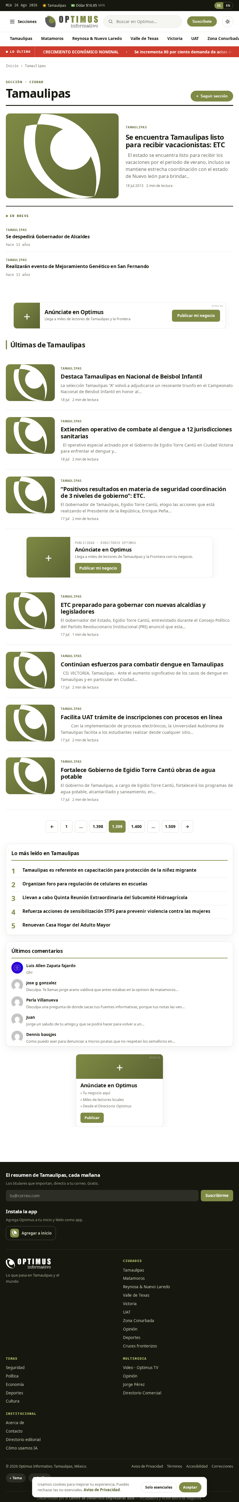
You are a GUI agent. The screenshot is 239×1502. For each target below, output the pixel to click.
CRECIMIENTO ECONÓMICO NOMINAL (57, 52)
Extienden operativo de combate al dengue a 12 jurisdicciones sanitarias (146, 432)
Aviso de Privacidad (147, 1466)
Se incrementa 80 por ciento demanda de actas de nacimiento (172, 52)
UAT (195, 38)
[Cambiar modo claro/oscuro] (227, 21)
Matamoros (52, 38)
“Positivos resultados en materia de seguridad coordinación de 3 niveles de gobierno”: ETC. (143, 492)
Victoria (174, 38)
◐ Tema (16, 1477)
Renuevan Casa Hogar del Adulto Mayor (66, 925)
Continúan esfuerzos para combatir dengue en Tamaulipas (142, 664)
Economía (15, 1384)
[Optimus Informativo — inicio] (71, 21)
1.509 (170, 826)
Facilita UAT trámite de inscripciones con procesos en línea (141, 717)
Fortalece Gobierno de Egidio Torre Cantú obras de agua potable (138, 773)
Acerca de (15, 1422)
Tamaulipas (21, 38)
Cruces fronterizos (140, 1346)
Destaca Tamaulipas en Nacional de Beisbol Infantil (131, 376)
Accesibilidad (197, 1466)
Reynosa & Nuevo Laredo (97, 38)
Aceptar (190, 1487)
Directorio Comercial (142, 1393)
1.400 (136, 826)
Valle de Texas (145, 38)
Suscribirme (217, 1195)
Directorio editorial (23, 1439)
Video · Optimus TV (140, 1367)
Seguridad (15, 1367)
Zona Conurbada (138, 1320)
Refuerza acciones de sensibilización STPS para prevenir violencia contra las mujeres (116, 911)
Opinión (130, 1329)
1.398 (98, 826)
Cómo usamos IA (22, 1448)
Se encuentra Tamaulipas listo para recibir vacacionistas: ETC (175, 140)
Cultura (13, 1401)
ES (219, 5)
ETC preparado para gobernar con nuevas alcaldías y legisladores (133, 608)
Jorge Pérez (134, 1384)
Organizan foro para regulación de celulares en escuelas (84, 884)
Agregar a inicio (37, 1233)
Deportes (131, 1337)
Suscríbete (202, 21)
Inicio (12, 66)
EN (228, 5)
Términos (174, 1466)
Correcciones (222, 1466)
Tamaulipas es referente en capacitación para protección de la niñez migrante (109, 870)
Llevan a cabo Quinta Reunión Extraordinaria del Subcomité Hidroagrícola (104, 897)
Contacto (14, 1431)
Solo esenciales (158, 1487)
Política (12, 1376)
